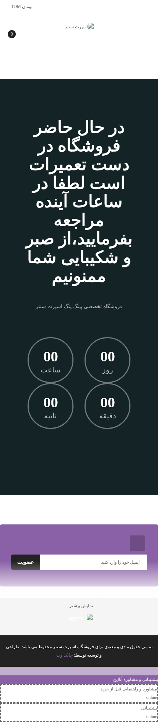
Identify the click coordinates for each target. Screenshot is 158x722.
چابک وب (64, 655)
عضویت (25, 562)
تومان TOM (20, 6)
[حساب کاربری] (147, 6)
